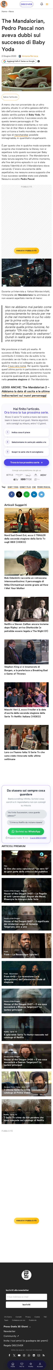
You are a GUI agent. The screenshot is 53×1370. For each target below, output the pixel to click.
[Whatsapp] (27, 494)
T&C (45, 1317)
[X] (19, 494)
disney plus (25, 487)
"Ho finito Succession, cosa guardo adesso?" (23, 814)
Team (6, 1320)
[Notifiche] (41, 4)
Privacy (28, 1317)
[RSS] (43, 1355)
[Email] (41, 494)
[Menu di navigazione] (47, 4)
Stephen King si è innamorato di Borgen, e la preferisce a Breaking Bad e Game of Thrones (26, 670)
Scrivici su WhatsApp (27, 831)
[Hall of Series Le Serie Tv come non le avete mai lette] (4, 4)
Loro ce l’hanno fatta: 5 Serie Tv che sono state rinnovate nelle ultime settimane (24, 756)
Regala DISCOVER (13, 1345)
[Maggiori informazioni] (38, 61)
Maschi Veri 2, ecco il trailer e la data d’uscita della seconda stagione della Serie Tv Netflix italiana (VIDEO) (25, 713)
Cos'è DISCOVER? (38, 838)
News (11, 11)
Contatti (19, 1317)
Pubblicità (32, 1320)
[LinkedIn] (34, 494)
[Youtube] (19, 1355)
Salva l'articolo (10, 97)
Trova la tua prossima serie (26, 462)
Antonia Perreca (30, 56)
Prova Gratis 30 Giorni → (17, 1326)
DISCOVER (26, 4)
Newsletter (9, 1331)
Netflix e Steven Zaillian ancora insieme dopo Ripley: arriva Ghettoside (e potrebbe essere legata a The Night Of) (26, 627)
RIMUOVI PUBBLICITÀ (26, 251)
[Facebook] (12, 494)
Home (4, 11)
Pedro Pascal (43, 487)
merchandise (21, 134)
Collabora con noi (18, 1320)
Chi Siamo (8, 1317)
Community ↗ (11, 1336)
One (34, 487)
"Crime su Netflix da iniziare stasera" (26, 822)
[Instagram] (24, 1355)
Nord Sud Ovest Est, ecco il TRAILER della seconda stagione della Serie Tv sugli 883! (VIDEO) (25, 539)
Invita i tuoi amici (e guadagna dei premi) (26, 1340)
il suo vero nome (17, 366)
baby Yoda (13, 487)
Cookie (37, 1317)
